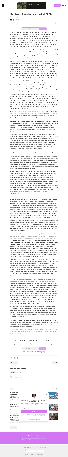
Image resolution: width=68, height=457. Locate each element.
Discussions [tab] (20, 389)
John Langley (16, 19)
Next (54, 362)
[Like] (11, 23)
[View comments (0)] (14, 23)
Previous (15, 362)
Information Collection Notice (33, 415)
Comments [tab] (13, 372)
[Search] (48, 5)
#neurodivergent (24, 331)
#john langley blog (47, 329)
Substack (27, 454)
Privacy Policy (44, 415)
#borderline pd (48, 331)
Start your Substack (30, 450)
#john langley (14, 329)
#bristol (21, 329)
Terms (37, 447)
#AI (23, 333)
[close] (47, 394)
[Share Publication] (51, 5)
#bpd (41, 331)
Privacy (33, 447)
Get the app (40, 450)
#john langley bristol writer (32, 329)
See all (12, 427)
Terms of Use (40, 414)
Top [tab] (11, 389)
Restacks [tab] (19, 372)
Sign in (64, 5)
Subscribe (57, 5)
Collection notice (42, 447)
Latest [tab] (14, 389)
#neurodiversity (35, 331)
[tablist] (15, 372)
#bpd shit (19, 333)
